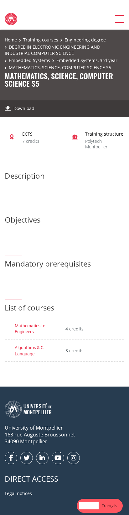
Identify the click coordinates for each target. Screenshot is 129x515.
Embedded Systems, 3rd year (86, 60)
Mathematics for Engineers (31, 329)
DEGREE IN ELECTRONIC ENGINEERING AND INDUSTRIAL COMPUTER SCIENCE (52, 50)
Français (109, 505)
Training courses (40, 40)
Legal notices (18, 493)
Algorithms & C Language (29, 350)
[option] (109, 505)
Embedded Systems (29, 60)
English (88, 505)
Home (11, 40)
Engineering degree (85, 40)
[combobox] (89, 505)
